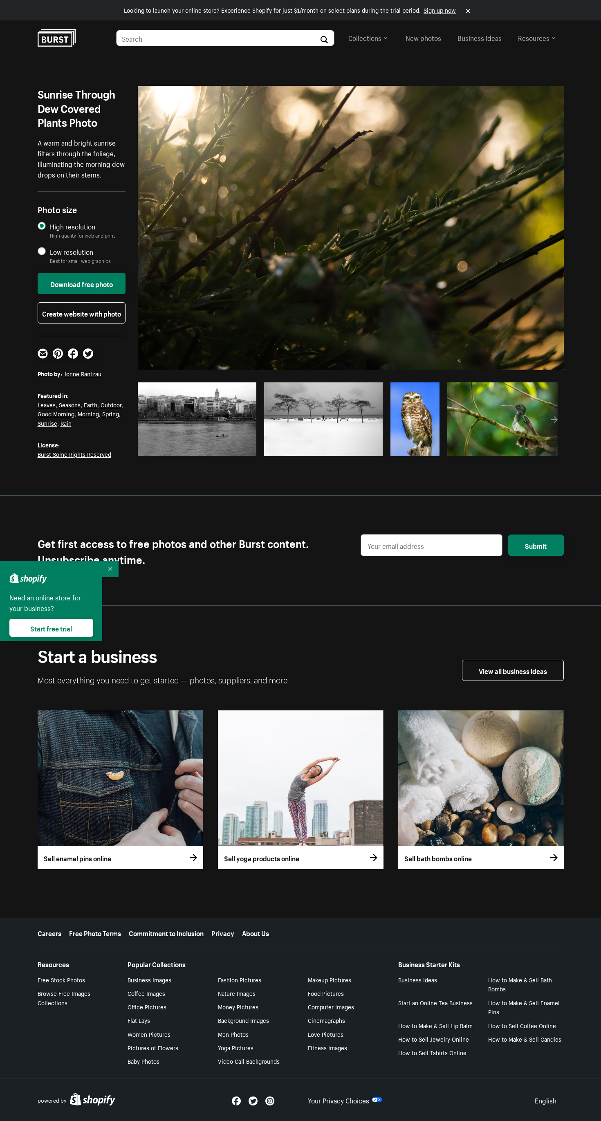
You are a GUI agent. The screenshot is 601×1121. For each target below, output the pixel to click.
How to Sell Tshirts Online (432, 1052)
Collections (364, 37)
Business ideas (479, 37)
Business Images (149, 979)
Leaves (47, 404)
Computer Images (331, 1006)
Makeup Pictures (329, 979)
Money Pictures (238, 1006)
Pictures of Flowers (153, 1047)
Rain (66, 422)
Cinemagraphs (326, 1019)
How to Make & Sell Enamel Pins (524, 1007)
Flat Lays (139, 1019)
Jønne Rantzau (82, 373)
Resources (533, 37)
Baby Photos (143, 1060)
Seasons (70, 404)
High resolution (72, 226)
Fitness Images (327, 1047)
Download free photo (81, 283)
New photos (423, 37)
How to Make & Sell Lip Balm (435, 1025)
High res (199, 447)
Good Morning (56, 413)
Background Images (243, 1019)
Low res (231, 447)
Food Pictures (326, 992)
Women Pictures (149, 1033)
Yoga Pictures (235, 1047)
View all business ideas (513, 670)
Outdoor (111, 404)
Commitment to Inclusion (166, 932)
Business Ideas (417, 979)
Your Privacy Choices (338, 1099)
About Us (255, 932)
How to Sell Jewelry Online (433, 1038)
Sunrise (47, 422)
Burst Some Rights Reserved (74, 453)
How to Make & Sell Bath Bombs (520, 984)
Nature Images (237, 992)
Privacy (222, 932)
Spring (110, 413)
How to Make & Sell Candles (524, 1038)
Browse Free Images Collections (64, 997)
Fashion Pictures (239, 979)
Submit (536, 545)
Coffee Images (146, 992)
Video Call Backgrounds (249, 1060)
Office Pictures (147, 1006)
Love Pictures (325, 1033)
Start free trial (51, 627)
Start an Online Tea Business (435, 1002)
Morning (88, 413)
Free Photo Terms (95, 932)
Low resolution (71, 251)
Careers (49, 932)
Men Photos (233, 1033)
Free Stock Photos (61, 979)
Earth (90, 404)
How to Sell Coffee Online (522, 1025)
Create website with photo (81, 313)
